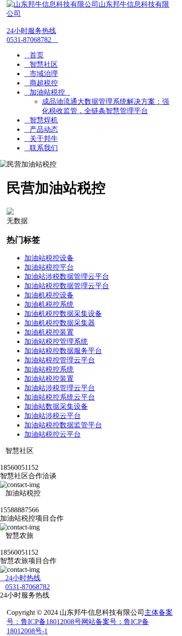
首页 (34, 55)
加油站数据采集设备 (56, 406)
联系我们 (41, 148)
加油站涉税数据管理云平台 (66, 276)
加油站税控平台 (49, 267)
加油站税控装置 (49, 378)
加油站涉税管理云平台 (59, 388)
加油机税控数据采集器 (59, 323)
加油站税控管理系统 (56, 341)
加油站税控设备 (49, 258)
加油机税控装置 (49, 332)
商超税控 (41, 83)
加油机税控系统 (49, 304)
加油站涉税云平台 (52, 415)
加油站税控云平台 (52, 434)
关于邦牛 (41, 138)
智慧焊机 (41, 120)
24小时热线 (20, 578)
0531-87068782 (32, 35)
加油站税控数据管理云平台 (66, 285)
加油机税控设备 (49, 295)
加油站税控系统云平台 (59, 397)
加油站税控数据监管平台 (63, 425)
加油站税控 (47, 92)
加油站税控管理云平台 (59, 360)
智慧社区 (41, 64)
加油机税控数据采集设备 (63, 313)
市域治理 (41, 73)
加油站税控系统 (49, 369)
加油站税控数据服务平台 (63, 350)
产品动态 (41, 129)
